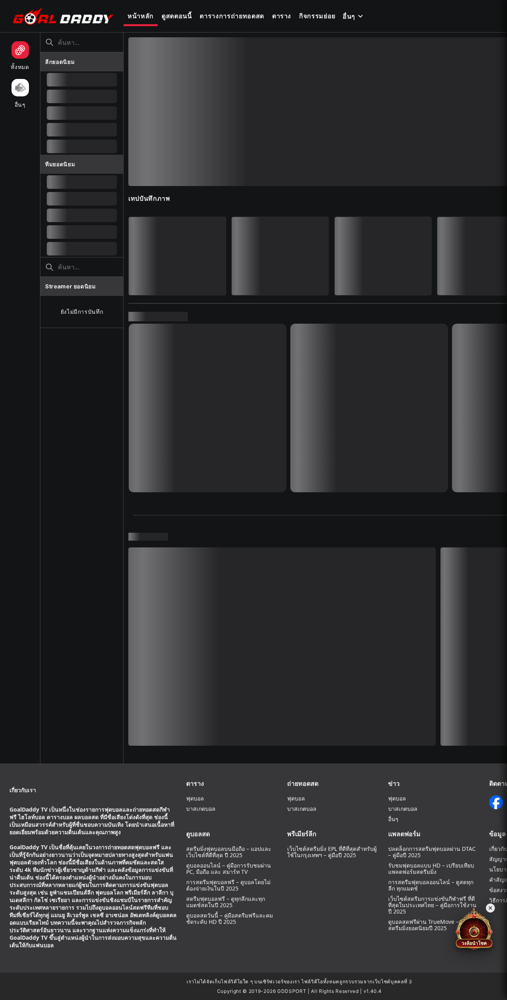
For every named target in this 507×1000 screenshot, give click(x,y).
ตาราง (281, 16)
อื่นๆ (349, 16)
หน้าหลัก (141, 16)
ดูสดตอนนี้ (177, 16)
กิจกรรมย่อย (317, 16)
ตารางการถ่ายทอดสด (232, 16)
